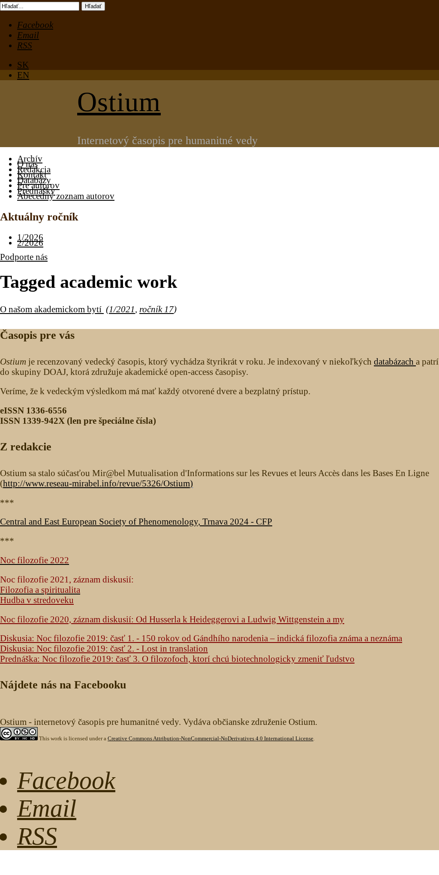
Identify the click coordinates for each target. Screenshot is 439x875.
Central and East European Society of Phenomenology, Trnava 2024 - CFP (136, 521)
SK (23, 64)
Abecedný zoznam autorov (65, 196)
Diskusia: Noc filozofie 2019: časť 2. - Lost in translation (104, 648)
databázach (395, 361)
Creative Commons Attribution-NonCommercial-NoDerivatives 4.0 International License (210, 738)
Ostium (119, 102)
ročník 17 (156, 309)
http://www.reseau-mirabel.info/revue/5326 (96, 483)
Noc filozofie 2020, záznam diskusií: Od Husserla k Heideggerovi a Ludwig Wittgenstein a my (172, 619)
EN (23, 75)
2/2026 (30, 242)
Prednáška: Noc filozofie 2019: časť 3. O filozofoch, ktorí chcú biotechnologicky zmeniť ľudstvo (177, 659)
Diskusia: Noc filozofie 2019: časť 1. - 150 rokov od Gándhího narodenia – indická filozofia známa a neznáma (201, 638)
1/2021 (122, 309)
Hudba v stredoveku (37, 600)
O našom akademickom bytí (52, 309)
